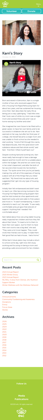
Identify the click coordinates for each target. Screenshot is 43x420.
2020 (4, 334)
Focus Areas (7, 307)
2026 (4, 321)
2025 (4, 324)
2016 (4, 345)
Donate (31, 11)
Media (21, 395)
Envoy (4, 304)
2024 (4, 326)
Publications (21, 399)
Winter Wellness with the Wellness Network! (20, 285)
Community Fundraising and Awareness (18, 299)
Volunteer (11, 11)
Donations (6, 302)
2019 (4, 337)
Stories (5, 310)
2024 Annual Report (10, 272)
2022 (4, 329)
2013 (4, 353)
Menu (38, 4)
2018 (4, 340)
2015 (4, 347)
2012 (4, 355)
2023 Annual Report (10, 277)
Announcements (9, 296)
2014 (4, 350)
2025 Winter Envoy (10, 274)
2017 (4, 342)
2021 (4, 332)
